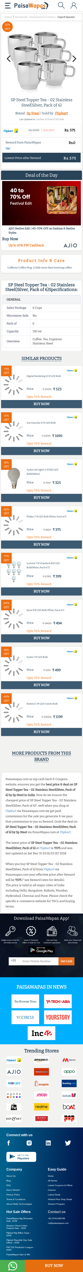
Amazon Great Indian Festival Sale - (16, 1226)
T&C (8, 148)
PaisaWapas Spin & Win (18, 1254)
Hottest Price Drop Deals (60, 1199)
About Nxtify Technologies (19, 1204)
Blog (8, 1180)
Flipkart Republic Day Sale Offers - (19, 1241)
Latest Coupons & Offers (60, 1185)
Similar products (41, 358)
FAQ (8, 1185)
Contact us (57, 1212)
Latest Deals (54, 1194)
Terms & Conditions (15, 1199)
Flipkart (61, 113)
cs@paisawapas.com (58, 1223)
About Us (11, 1176)
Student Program (56, 1204)
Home (51, 1176)
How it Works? (13, 1190)
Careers (52, 1190)
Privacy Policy (13, 1194)
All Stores (52, 1180)
